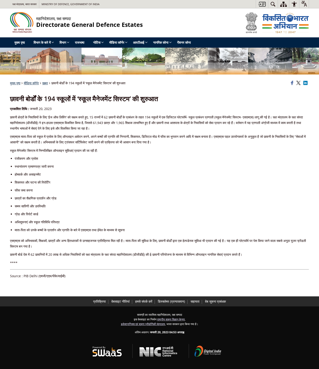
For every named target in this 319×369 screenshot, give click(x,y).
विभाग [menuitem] (63, 42)
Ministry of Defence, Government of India (70, 4)
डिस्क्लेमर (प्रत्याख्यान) (171, 301)
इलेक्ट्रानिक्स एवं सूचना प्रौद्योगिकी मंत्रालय (143, 324)
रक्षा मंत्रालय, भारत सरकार (24, 4)
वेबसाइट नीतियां (120, 301)
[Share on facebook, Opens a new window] (293, 83)
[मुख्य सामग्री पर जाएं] (262, 4)
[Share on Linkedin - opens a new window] (306, 83)
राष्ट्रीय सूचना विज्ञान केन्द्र (171, 319)
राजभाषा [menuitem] (79, 42)
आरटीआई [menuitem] (138, 42)
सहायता (195, 301)
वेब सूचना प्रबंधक (215, 301)
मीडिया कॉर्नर (31, 83)
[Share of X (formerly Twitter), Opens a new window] (299, 83)
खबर (45, 83)
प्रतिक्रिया (99, 301)
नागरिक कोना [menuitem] (160, 42)
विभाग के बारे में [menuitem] (42, 42)
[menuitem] (273, 4)
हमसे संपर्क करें (143, 301)
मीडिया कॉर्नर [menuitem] (116, 42)
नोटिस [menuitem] (96, 42)
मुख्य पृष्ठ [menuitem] (19, 42)
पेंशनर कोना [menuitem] (184, 42)
